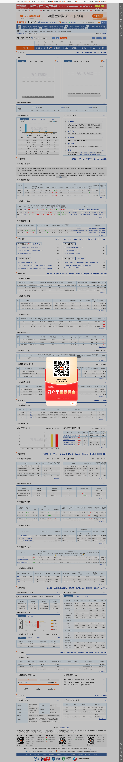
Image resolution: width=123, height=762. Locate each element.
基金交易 (103, 1)
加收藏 (23, 1)
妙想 (63, 1)
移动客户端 (27, 1)
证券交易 (97, 1)
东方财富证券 (48, 1)
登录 (85, 1)
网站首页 (19, 1)
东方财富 (34, 1)
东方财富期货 (57, 1)
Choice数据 (68, 1)
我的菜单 (90, 1)
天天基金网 (41, 1)
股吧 (74, 1)
